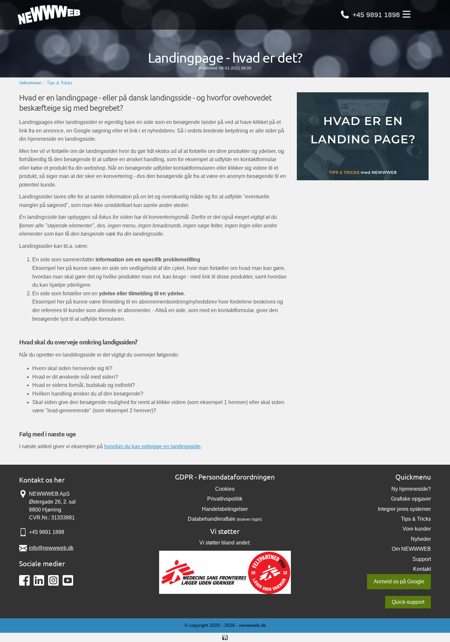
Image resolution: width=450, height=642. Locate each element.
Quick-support (408, 602)
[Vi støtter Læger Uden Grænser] (225, 571)
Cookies (225, 489)
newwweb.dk (252, 625)
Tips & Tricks (416, 519)
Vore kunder (417, 529)
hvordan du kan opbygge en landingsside (152, 446)
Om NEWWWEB (411, 549)
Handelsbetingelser (225, 509)
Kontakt (422, 569)
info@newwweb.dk (51, 548)
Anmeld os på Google (399, 581)
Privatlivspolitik (224, 499)
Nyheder (421, 539)
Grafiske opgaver (411, 499)
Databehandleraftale (212, 519)
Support (421, 559)
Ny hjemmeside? (411, 489)
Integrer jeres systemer (404, 509)
